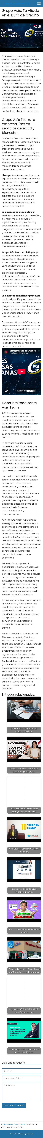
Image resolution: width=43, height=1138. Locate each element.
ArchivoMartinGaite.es (17, 3)
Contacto (13, 1134)
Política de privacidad (25, 1134)
